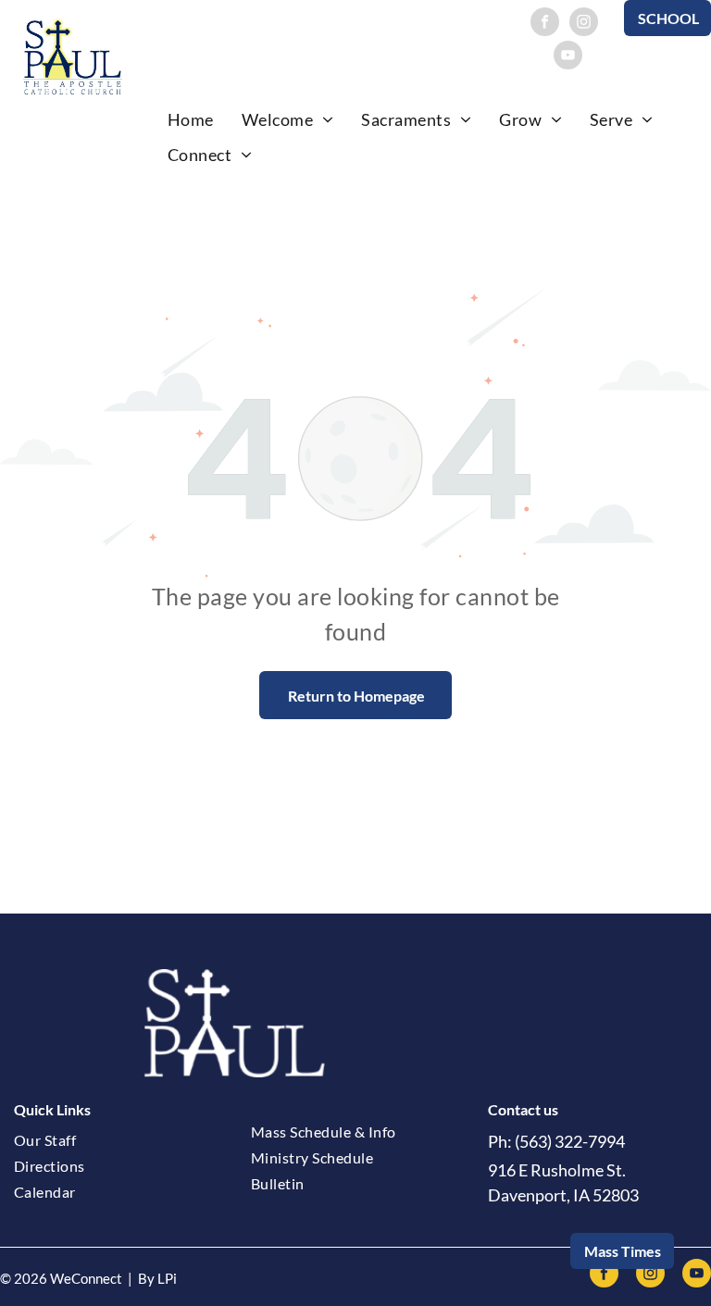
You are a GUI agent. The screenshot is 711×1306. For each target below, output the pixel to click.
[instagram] (583, 24)
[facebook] (544, 24)
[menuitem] (191, 119)
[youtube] (568, 57)
